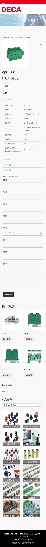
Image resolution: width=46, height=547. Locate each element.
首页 (3, 37)
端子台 (8, 37)
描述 (6, 86)
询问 (5, 228)
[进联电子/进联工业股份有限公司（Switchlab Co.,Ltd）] (11, 9)
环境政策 (16, 543)
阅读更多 (6, 339)
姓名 (5, 180)
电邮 (5, 192)
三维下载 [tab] (7, 170)
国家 (5, 240)
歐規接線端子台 (17, 37)
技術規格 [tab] (7, 160)
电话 (5, 216)
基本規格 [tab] (7, 99)
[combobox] (21, 405)
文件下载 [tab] (7, 165)
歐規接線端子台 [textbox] (21, 405)
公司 (5, 204)
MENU (9, 2)
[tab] (6, 85)
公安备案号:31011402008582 (23, 539)
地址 (5, 252)
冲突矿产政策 (28, 543)
